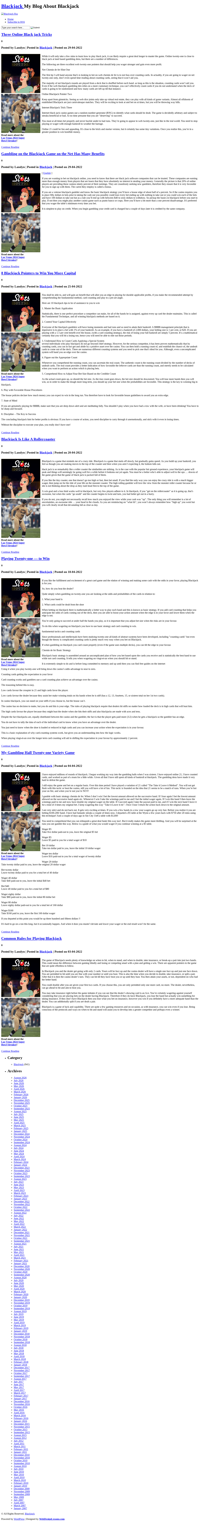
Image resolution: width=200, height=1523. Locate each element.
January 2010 (20, 1486)
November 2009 (22, 1491)
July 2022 (18, 1215)
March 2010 (20, 1480)
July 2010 (18, 1469)
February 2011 (21, 1449)
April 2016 (19, 1412)
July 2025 (18, 1114)
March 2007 (20, 1505)
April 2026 (19, 1089)
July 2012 (18, 1440)
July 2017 (18, 1381)
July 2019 (18, 1314)
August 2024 (20, 1145)
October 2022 (20, 1207)
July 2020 (18, 1280)
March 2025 (20, 1125)
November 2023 (22, 1170)
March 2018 (20, 1359)
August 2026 (20, 1077)
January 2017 (20, 1398)
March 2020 (20, 1291)
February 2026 (21, 1094)
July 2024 (18, 1148)
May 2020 (19, 1286)
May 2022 (19, 1221)
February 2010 (21, 1483)
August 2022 (20, 1212)
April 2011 (19, 1443)
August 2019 (20, 1311)
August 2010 (20, 1466)
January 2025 (20, 1131)
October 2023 (20, 1173)
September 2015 (22, 1432)
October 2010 (20, 1460)
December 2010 (22, 1455)
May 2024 (19, 1153)
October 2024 (20, 1139)
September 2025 (22, 1108)
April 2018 (19, 1356)
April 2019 (19, 1322)
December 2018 (22, 1334)
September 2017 (22, 1376)
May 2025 (19, 1120)
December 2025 (22, 1100)
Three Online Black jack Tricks (26, 34)
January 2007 (20, 1508)
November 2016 (22, 1404)
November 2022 (22, 1204)
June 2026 (19, 1083)
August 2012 (20, 1438)
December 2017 (22, 1367)
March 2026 (20, 1091)
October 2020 (20, 1272)
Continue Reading (10, 147)
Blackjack (12, 6)
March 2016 (20, 1415)
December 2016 (22, 1401)
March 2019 (20, 1325)
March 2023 (20, 1193)
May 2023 (19, 1187)
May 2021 (19, 1252)
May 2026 (19, 1086)
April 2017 (19, 1390)
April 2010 (19, 1477)
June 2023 (19, 1184)
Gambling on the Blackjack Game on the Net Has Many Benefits (53, 154)
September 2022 (22, 1210)
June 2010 (19, 1471)
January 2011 (20, 1452)
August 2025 (20, 1111)
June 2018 (19, 1350)
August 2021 (20, 1243)
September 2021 (22, 1241)
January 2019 (20, 1331)
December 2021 (22, 1232)
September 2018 (22, 1342)
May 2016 (19, 1410)
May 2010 (19, 1474)
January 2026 (20, 1097)
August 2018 (20, 1345)
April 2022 (19, 1224)
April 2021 (19, 1255)
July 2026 (18, 1080)
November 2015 (22, 1426)
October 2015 (20, 1429)
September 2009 (22, 1494)
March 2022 (20, 1227)
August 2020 (20, 1277)
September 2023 (22, 1176)
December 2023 (22, 1167)
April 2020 (19, 1288)
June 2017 (19, 1384)
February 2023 (21, 1196)
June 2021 (19, 1249)
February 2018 (21, 1362)
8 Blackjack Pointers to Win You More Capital (38, 273)
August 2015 (20, 1435)
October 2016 (20, 1407)
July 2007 (18, 1500)
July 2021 (18, 1246)
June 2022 (19, 1218)
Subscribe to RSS (16, 22)
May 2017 (19, 1387)
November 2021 (22, 1235)
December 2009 (22, 1488)
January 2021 (20, 1263)
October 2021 (20, 1238)
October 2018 (20, 1339)
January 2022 (20, 1229)
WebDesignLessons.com (52, 1519)
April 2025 (19, 1122)
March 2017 (20, 1393)
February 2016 (21, 1418)
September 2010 (22, 1463)
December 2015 (22, 1424)
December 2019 (22, 1300)
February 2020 (21, 1294)
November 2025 (22, 1103)
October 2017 (20, 1373)
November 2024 (22, 1136)
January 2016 (20, 1421)
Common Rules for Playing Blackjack (31, 938)
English (47, 173)
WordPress (19, 1519)
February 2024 (21, 1162)
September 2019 (22, 1308)
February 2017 (21, 1395)
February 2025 (21, 1128)
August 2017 (20, 1379)
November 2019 (22, 1303)
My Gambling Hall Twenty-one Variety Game (38, 753)
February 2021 (21, 1260)
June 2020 (19, 1283)
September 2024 (22, 1142)
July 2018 (18, 1348)
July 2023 (18, 1181)
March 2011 (20, 1446)
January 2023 (20, 1198)
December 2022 (22, 1201)
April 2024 (19, 1156)
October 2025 (20, 1105)
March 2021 (20, 1257)
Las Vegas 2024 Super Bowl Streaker (13, 139)
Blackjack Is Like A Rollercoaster (28, 439)
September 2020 (22, 1274)
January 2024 (20, 1165)
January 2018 (20, 1364)
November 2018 (22, 1336)
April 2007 (19, 1502)
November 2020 (22, 1269)
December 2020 (22, 1266)
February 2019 (21, 1328)
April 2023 (19, 1190)
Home (11, 19)
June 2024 (19, 1151)
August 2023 (20, 1179)
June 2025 (19, 1117)
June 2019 (19, 1317)
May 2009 (19, 1497)
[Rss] (9, 14)
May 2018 (19, 1353)
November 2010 (22, 1457)
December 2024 (22, 1134)
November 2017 (22, 1370)
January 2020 (20, 1297)
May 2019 (19, 1319)
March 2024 (20, 1159)
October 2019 (20, 1305)
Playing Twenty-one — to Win (25, 558)
